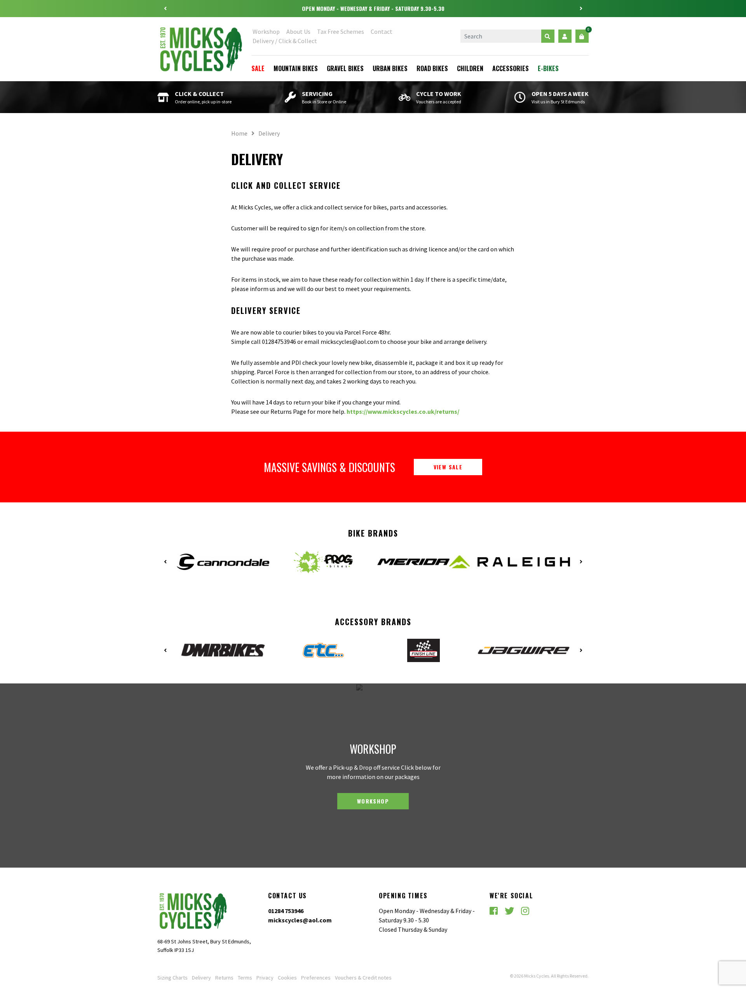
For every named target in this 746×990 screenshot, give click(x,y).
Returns (224, 977)
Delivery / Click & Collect (285, 41)
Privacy (265, 977)
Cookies (287, 977)
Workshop (266, 31)
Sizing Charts (172, 977)
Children (470, 68)
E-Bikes (548, 68)
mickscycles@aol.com (300, 920)
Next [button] (581, 8)
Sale (258, 68)
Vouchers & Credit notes (363, 977)
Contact (381, 31)
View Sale (448, 467)
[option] (373, 8)
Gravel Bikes (345, 68)
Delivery (201, 977)
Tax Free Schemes (340, 31)
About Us (298, 31)
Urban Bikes (390, 68)
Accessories (510, 68)
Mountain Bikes (296, 68)
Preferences (316, 977)
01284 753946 (285, 911)
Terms (245, 977)
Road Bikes (432, 68)
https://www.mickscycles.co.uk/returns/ (403, 411)
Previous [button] (165, 8)
